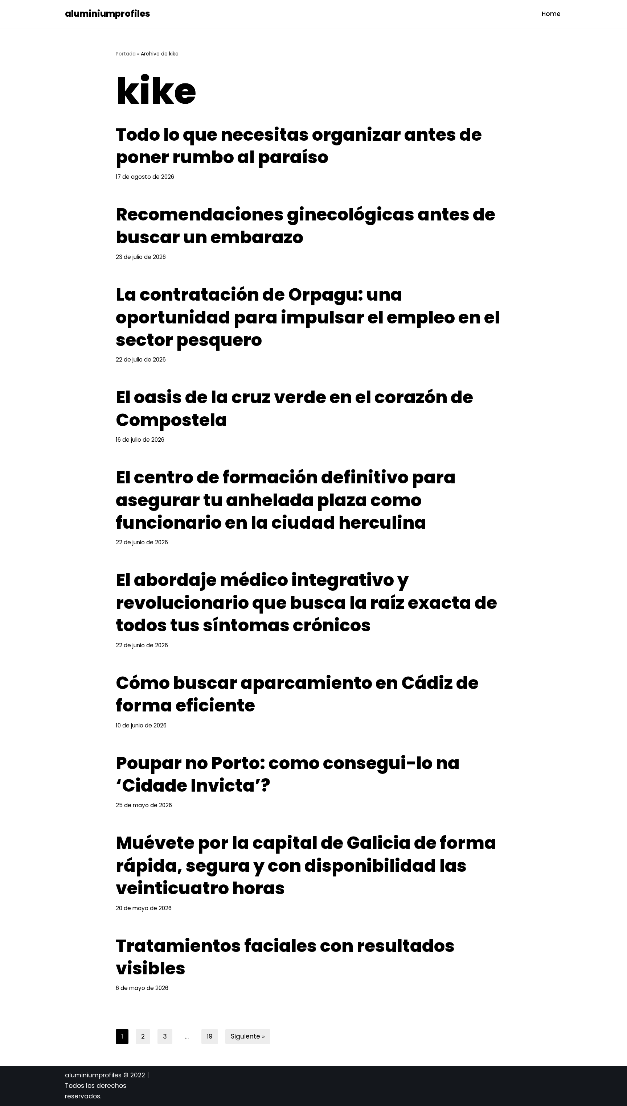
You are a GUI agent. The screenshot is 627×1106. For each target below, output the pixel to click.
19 (210, 1036)
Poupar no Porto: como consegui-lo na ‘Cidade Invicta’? (288, 774)
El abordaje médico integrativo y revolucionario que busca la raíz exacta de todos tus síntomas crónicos (306, 602)
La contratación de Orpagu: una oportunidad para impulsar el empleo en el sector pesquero (308, 317)
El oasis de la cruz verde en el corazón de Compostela (294, 408)
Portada (126, 53)
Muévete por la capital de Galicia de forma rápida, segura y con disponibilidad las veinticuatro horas (306, 865)
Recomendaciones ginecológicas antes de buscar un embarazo (305, 225)
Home (551, 13)
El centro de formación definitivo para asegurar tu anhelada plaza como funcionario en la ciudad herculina (286, 500)
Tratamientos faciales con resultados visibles (285, 957)
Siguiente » (248, 1036)
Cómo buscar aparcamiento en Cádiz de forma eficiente (297, 694)
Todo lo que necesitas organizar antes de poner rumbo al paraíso (299, 146)
